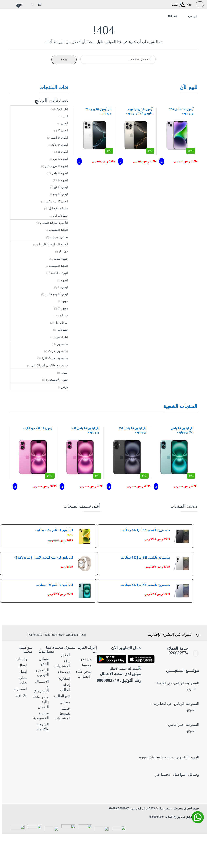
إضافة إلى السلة (161, 161)
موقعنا (87, 665)
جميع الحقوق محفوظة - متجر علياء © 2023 (173, 808)
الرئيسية (192, 16)
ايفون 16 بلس (59, 173)
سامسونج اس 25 (58, 351)
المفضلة (64, 672)
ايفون (64, 123)
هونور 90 (63, 308)
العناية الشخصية (58, 229)
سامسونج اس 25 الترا (55, 358)
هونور (64, 301)
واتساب (21, 659)
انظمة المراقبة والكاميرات (52, 244)
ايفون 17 (63, 180)
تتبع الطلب (62, 696)
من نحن (85, 659)
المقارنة (64, 678)
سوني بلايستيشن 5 (57, 379)
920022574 (178, 652)
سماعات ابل (60, 215)
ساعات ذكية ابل (58, 208)
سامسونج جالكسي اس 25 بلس (49, 365)
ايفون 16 (63, 151)
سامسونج (62, 344)
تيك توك (21, 695)
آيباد (65, 116)
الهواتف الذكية (59, 272)
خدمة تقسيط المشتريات (62, 713)
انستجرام (20, 689)
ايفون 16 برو (60, 158)
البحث (39, 4)
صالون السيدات (59, 237)
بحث (64, 59)
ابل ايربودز (61, 336)
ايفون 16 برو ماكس (56, 166)
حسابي (65, 702)
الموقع (191, 689)
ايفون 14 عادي (59, 144)
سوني (64, 372)
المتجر (65, 655)
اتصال (22, 665)
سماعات (63, 329)
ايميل (23, 672)
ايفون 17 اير (61, 187)
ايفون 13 (63, 130)
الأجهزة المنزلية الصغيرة (53, 222)
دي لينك (63, 251)
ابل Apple (62, 109)
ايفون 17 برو (60, 194)
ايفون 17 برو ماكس (56, 201)
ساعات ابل (61, 322)
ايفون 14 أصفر (59, 137)
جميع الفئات (61, 258)
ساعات (63, 315)
